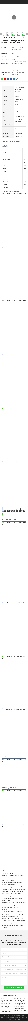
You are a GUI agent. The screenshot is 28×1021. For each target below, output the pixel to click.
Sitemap (25, 1017)
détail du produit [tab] (14, 84)
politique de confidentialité (14, 1019)
